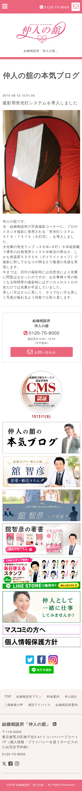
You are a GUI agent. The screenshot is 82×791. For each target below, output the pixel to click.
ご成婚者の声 (13, 704)
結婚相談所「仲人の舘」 (31, 784)
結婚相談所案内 (67, 704)
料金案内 (53, 696)
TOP (8, 696)
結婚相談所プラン (29, 696)
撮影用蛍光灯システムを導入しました (40, 103)
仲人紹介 (71, 696)
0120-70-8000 (56, 7)
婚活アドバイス (39, 704)
